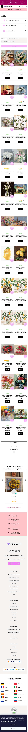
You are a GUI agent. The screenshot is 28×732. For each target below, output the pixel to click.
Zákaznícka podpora (7, 551)
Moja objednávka (13, 612)
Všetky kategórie (13, 630)
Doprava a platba (13, 601)
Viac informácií (11, 721)
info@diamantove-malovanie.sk (14, 547)
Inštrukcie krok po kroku (13, 569)
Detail (7, 77)
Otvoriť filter (13, 46)
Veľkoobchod (13, 644)
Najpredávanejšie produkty (13, 624)
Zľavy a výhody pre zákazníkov (13, 583)
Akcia (13, 627)
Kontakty (13, 595)
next (24, 472)
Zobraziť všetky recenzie (13, 500)
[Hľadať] (22, 6)
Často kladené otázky (13, 578)
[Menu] (2, 6)
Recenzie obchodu (13, 642)
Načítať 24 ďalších (13, 435)
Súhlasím (13, 728)
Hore (13, 444)
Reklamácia (13, 604)
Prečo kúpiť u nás (13, 581)
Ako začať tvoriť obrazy (13, 572)
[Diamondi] (13, 536)
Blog (13, 586)
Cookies (13, 609)
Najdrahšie (16, 38)
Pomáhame (13, 647)
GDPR (13, 607)
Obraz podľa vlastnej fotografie (13, 621)
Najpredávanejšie (4, 41)
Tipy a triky (13, 575)
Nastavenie (13, 724)
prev (2, 472)
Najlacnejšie (10, 38)
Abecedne (12, 41)
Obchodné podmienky (13, 598)
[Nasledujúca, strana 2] (13, 438)
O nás (13, 639)
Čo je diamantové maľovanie (13, 567)
